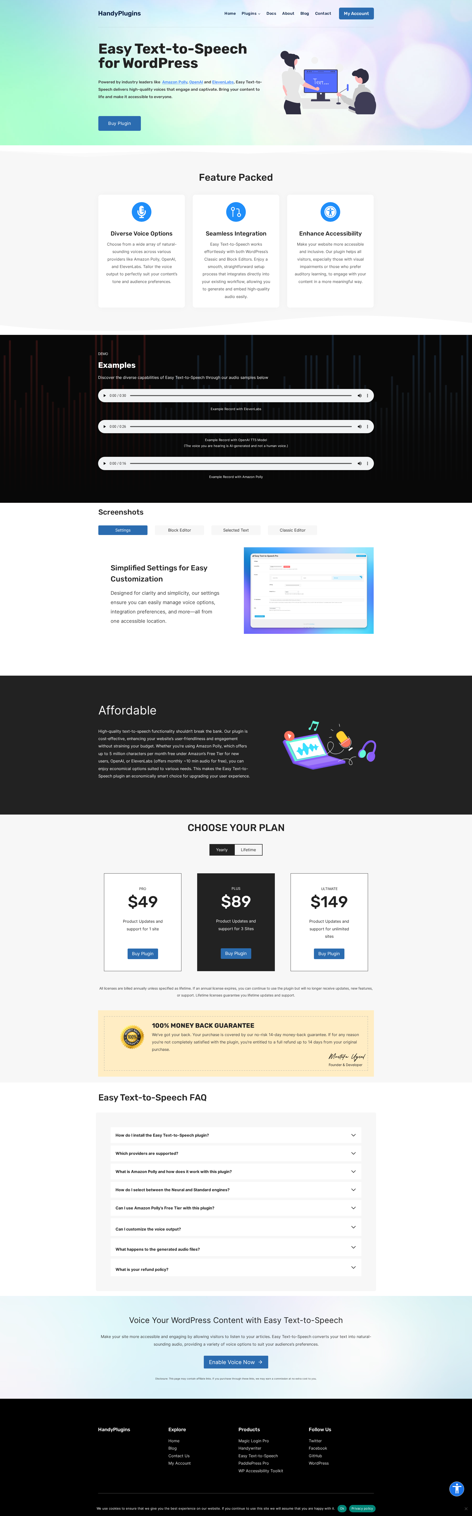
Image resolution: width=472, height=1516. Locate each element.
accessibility (457, 1488)
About (288, 13)
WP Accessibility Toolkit (260, 1470)
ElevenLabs (223, 82)
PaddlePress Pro (253, 1463)
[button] (309, 590)
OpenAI (196, 82)
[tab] (123, 530)
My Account (356, 13)
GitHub (315, 1455)
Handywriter (249, 1448)
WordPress (319, 1463)
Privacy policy (362, 1508)
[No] (465, 1508)
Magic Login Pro (253, 1440)
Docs (271, 13)
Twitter (315, 1440)
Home (230, 13)
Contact (323, 13)
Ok (342, 1508)
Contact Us (179, 1455)
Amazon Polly (174, 82)
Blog (304, 13)
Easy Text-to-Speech (258, 1455)
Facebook (318, 1448)
